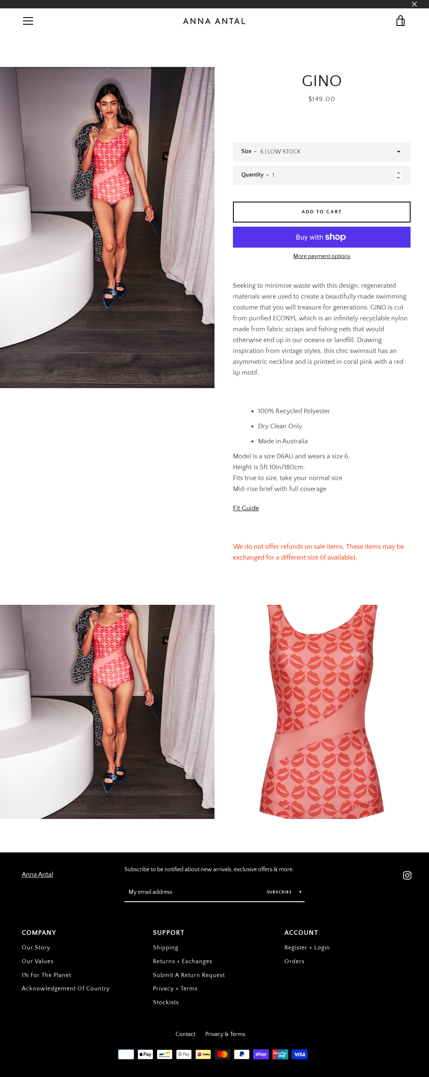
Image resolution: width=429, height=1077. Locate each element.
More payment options (321, 256)
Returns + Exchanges (182, 961)
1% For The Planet (46, 975)
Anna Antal (37, 874)
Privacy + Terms (175, 988)
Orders (294, 961)
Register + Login (307, 947)
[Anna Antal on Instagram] (407, 874)
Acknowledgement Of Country (66, 988)
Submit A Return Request (189, 975)
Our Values (38, 961)
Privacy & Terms (225, 1034)
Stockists (166, 1002)
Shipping (165, 947)
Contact (185, 1034)
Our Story (36, 947)
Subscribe (280, 892)
